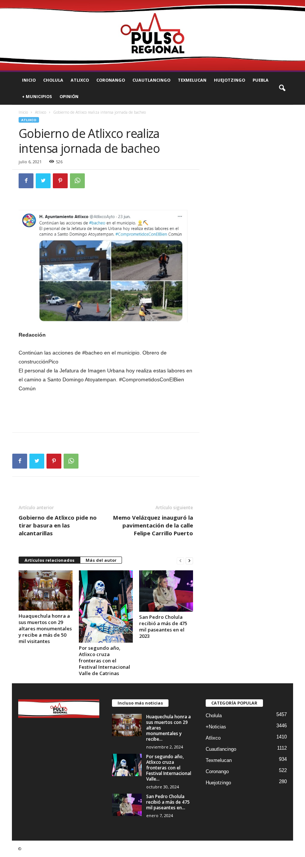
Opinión (69, 96)
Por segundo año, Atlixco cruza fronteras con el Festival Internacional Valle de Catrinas (104, 661)
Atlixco (80, 80)
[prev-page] (180, 560)
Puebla (261, 80)
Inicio (29, 80)
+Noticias (216, 727)
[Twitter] (43, 180)
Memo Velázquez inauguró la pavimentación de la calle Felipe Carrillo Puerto (153, 525)
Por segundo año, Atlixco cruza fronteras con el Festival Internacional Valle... (168, 767)
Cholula (53, 80)
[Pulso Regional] (152, 35)
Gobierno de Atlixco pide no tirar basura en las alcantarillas (58, 525)
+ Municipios (37, 96)
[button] (282, 88)
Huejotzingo (229, 80)
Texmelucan (192, 80)
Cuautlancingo (151, 80)
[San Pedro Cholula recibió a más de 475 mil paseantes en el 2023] (166, 590)
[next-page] (189, 560)
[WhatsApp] (77, 180)
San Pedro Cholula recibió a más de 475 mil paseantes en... (168, 802)
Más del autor (101, 560)
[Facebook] (26, 180)
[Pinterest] (60, 180)
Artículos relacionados (49, 560)
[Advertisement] (106, 413)
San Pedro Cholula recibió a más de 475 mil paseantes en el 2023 (163, 626)
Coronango (110, 80)
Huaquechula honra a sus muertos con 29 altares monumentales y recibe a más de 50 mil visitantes (45, 628)
